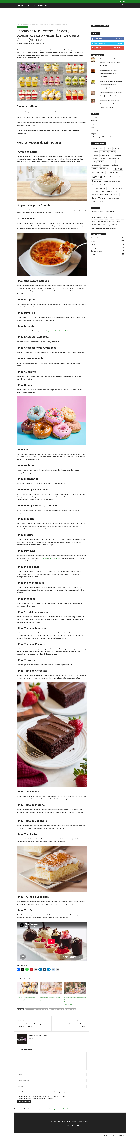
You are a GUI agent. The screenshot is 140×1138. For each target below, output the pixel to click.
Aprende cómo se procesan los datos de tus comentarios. (61, 1109)
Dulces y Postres (25, 24)
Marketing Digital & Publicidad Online (102, 137)
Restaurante (104, 194)
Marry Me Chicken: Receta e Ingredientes (104, 228)
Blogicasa (94, 120)
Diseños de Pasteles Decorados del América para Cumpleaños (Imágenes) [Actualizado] (111, 85)
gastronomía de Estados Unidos (59, 331)
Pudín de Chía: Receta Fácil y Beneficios (104, 225)
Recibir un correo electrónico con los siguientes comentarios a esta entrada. (43, 1096)
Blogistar (93, 127)
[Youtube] (124, 1)
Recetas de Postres (115, 188)
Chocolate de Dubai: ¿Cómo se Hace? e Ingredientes (103, 213)
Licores (93, 254)
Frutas (94, 162)
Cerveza (108, 148)
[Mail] (117, 1)
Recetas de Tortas (98, 191)
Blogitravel (94, 134)
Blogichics (94, 124)
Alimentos (95, 148)
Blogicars (94, 117)
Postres (61, 1009)
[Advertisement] (70, 15)
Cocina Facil (104, 151)
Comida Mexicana (96, 251)
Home (20, 5)
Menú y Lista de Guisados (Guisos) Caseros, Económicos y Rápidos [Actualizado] (111, 62)
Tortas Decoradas (113, 198)
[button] (122, 5)
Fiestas (34, 1009)
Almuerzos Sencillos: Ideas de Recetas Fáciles (70, 1025)
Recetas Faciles (112, 191)
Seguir (119, 43)
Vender (74, 1009)
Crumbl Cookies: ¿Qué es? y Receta (102, 217)
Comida (119, 152)
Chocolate (116, 148)
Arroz (102, 148)
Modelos (94, 169)
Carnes (93, 244)
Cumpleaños (117, 155)
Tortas (101, 198)
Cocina (95, 151)
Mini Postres (53, 1009)
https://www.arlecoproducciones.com (39, 1038)
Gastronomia (110, 162)
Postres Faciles (112, 172)
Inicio (18, 24)
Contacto (30, 5)
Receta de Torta (108, 176)
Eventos (27, 1009)
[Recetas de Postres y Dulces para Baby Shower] (51, 988)
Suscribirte (118, 48)
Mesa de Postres (42, 1009)
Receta (97, 177)
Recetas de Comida (99, 188)
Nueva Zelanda (55, 558)
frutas (72, 210)
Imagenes (96, 165)
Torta (94, 198)
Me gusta (119, 38)
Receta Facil (118, 176)
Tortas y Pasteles (96, 248)
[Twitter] (121, 1)
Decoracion (112, 158)
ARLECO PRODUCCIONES (26, 43)
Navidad (102, 169)
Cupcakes (102, 158)
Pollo (93, 172)
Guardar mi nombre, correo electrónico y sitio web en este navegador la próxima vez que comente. (50, 1092)
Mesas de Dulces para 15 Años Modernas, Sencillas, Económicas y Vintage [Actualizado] (111, 104)
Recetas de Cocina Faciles (100, 185)
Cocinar (112, 151)
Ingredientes (105, 165)
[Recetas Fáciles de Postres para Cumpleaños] (27, 988)
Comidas (95, 155)
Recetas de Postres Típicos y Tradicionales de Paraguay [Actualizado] (109, 73)
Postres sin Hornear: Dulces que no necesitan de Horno (31, 1025)
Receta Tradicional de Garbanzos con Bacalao (105, 221)
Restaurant (95, 194)
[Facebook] (114, 1)
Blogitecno (94, 130)
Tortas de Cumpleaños (98, 201)
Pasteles (118, 169)
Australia (45, 558)
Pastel (109, 169)
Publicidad (42, 5)
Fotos (120, 158)
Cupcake (94, 158)
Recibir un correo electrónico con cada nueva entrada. (36, 1098)
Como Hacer (104, 155)
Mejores (115, 165)
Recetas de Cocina (112, 181)
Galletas (100, 162)
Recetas (67, 1009)
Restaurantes (115, 194)
